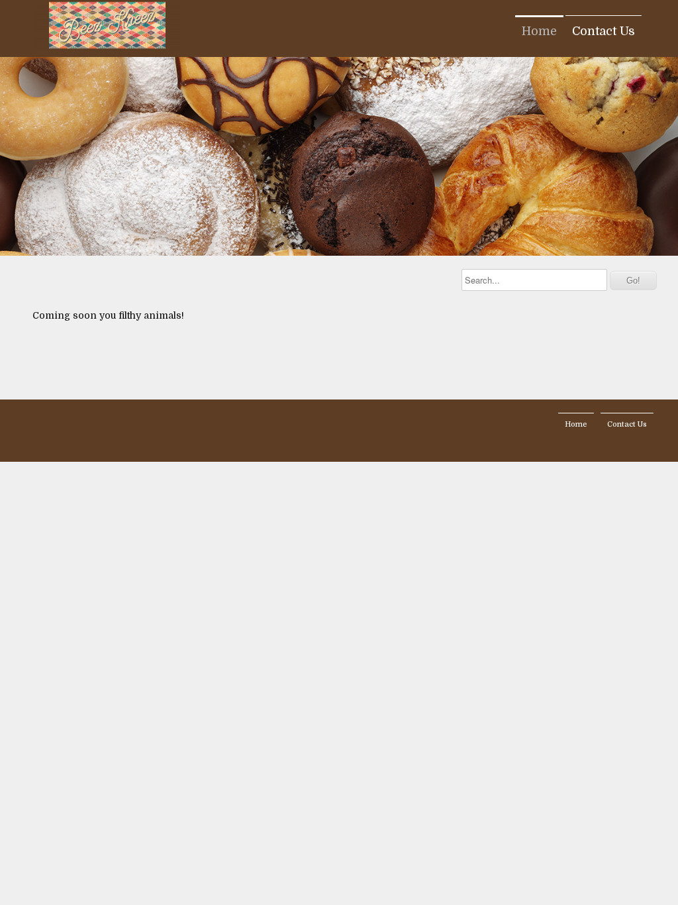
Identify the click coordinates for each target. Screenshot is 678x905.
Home (539, 31)
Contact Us (603, 31)
